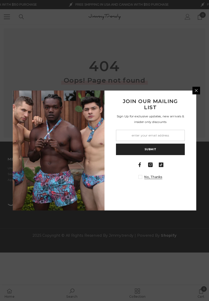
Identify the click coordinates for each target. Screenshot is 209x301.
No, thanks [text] (153, 177)
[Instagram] (150, 164)
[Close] (196, 90)
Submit (150, 149)
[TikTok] (161, 164)
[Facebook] (139, 164)
